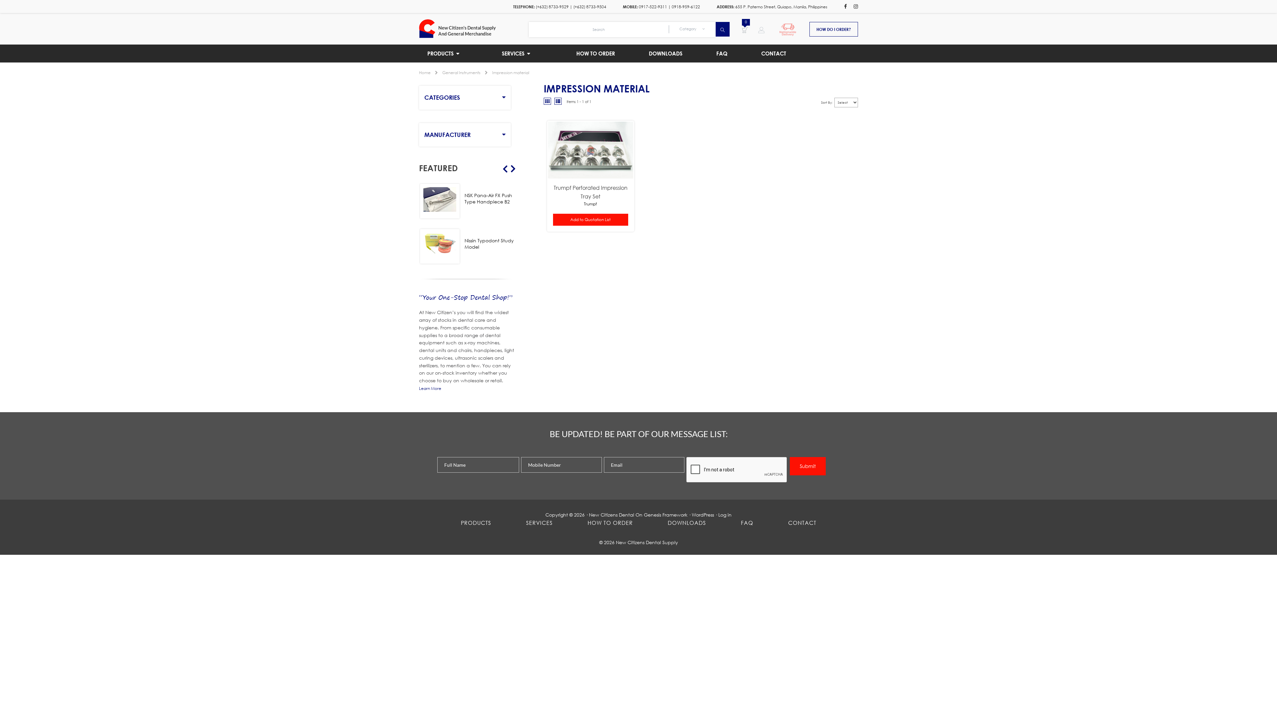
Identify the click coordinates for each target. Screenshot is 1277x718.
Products (476, 522)
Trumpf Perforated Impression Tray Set (591, 192)
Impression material (510, 72)
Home (425, 72)
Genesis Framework (665, 515)
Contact (802, 522)
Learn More (430, 388)
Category (688, 29)
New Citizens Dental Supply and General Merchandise (474, 28)
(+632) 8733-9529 (552, 7)
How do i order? (833, 29)
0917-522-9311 (653, 7)
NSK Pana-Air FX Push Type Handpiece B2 (488, 198)
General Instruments (461, 72)
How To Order (610, 522)
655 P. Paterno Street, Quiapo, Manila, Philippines (781, 7)
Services (539, 522)
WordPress (703, 515)
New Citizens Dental (611, 515)
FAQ (747, 522)
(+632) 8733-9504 (589, 7)
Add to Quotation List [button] (590, 219)
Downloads (687, 522)
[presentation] (736, 470)
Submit (808, 466)
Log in (725, 515)
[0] (745, 29)
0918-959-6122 (686, 7)
